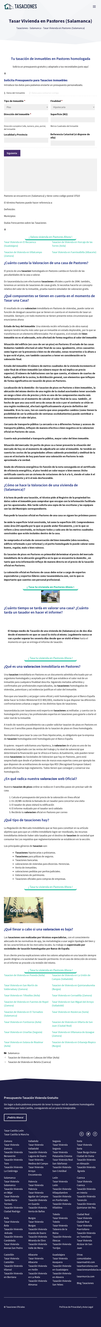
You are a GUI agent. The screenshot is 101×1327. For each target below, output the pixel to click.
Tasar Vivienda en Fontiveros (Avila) (22, 1022)
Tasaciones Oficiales (15, 1306)
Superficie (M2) (59, 114)
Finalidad (56, 101)
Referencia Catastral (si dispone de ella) (70, 136)
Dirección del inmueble (17, 114)
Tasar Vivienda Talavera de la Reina (60, 1229)
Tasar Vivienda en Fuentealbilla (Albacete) (74, 252)
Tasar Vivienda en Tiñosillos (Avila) (22, 995)
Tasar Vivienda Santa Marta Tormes (11, 1200)
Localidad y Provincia (15, 134)
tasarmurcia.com (85, 1276)
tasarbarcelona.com (87, 1265)
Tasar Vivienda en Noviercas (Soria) (70, 1011)
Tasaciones (22, 28)
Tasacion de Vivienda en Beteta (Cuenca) (29, 1062)
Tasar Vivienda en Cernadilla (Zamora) (72, 995)
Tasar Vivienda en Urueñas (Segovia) (23, 1032)
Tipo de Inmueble (14, 101)
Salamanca (35, 28)
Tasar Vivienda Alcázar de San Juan (84, 1244)
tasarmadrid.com (86, 1262)
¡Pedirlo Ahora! (15, 1117)
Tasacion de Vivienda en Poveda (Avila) (24, 975)
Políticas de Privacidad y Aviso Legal (76, 1306)
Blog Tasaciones (85, 1283)
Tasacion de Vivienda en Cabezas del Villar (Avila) (33, 1057)
